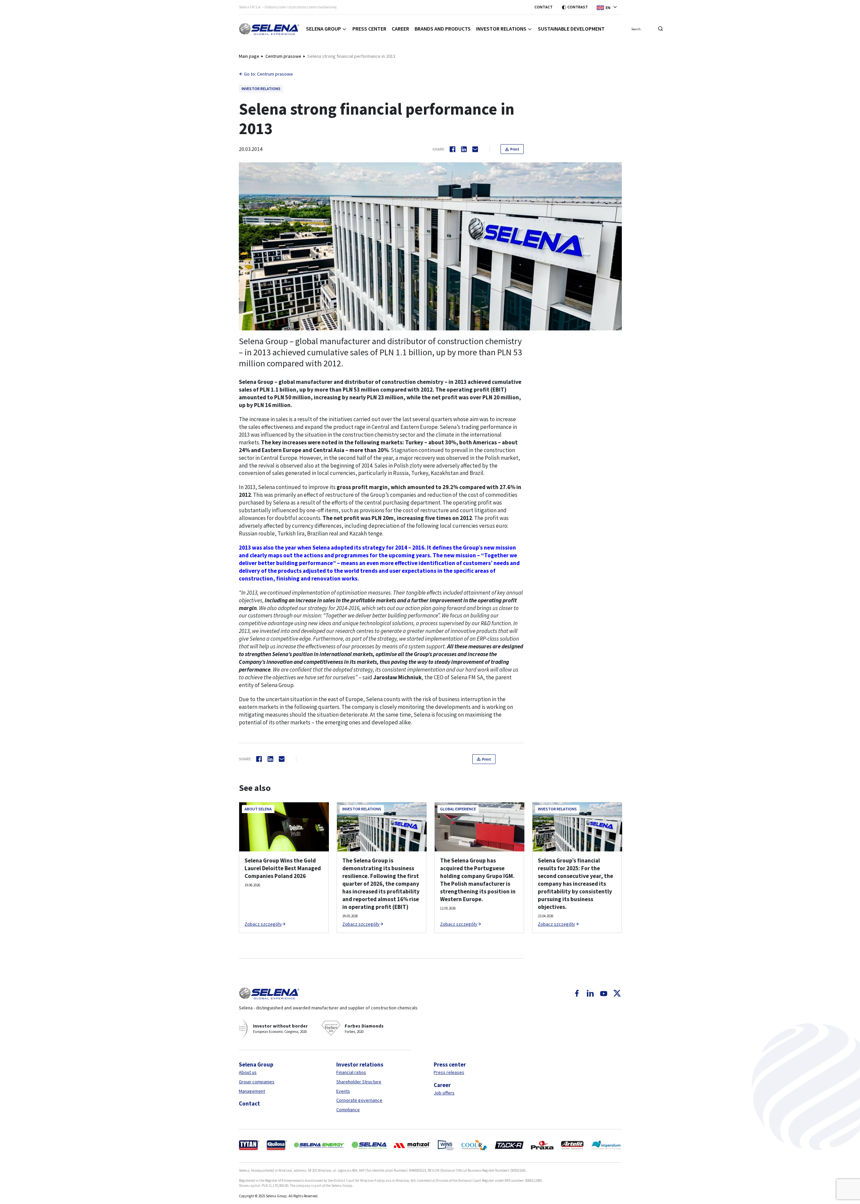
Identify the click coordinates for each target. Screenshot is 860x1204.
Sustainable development (571, 28)
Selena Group (323, 28)
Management (252, 1091)
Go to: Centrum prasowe (268, 74)
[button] (609, 7)
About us (248, 1072)
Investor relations (501, 28)
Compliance (348, 1110)
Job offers (444, 1093)
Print (514, 149)
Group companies (256, 1082)
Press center (369, 28)
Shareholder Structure (358, 1082)
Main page (249, 56)
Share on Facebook (452, 149)
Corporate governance (359, 1100)
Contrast (577, 6)
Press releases (449, 1072)
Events (343, 1091)
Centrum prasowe (283, 56)
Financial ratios (351, 1072)
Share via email (475, 149)
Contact (543, 6)
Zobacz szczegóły (263, 924)
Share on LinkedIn (464, 149)
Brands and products (443, 28)
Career (400, 28)
